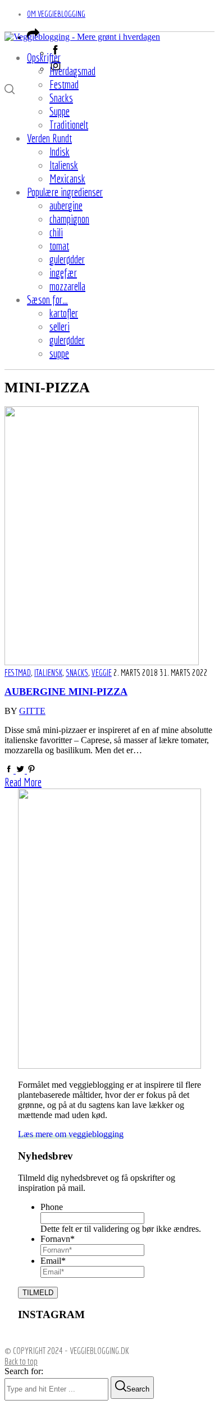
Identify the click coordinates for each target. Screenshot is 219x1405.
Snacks (77, 672)
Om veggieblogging (56, 13)
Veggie (102, 672)
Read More (23, 782)
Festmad (17, 672)
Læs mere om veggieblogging (71, 1134)
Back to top (21, 1361)
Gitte (32, 711)
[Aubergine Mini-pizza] (101, 662)
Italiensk (48, 672)
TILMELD (37, 1292)
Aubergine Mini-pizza (65, 691)
